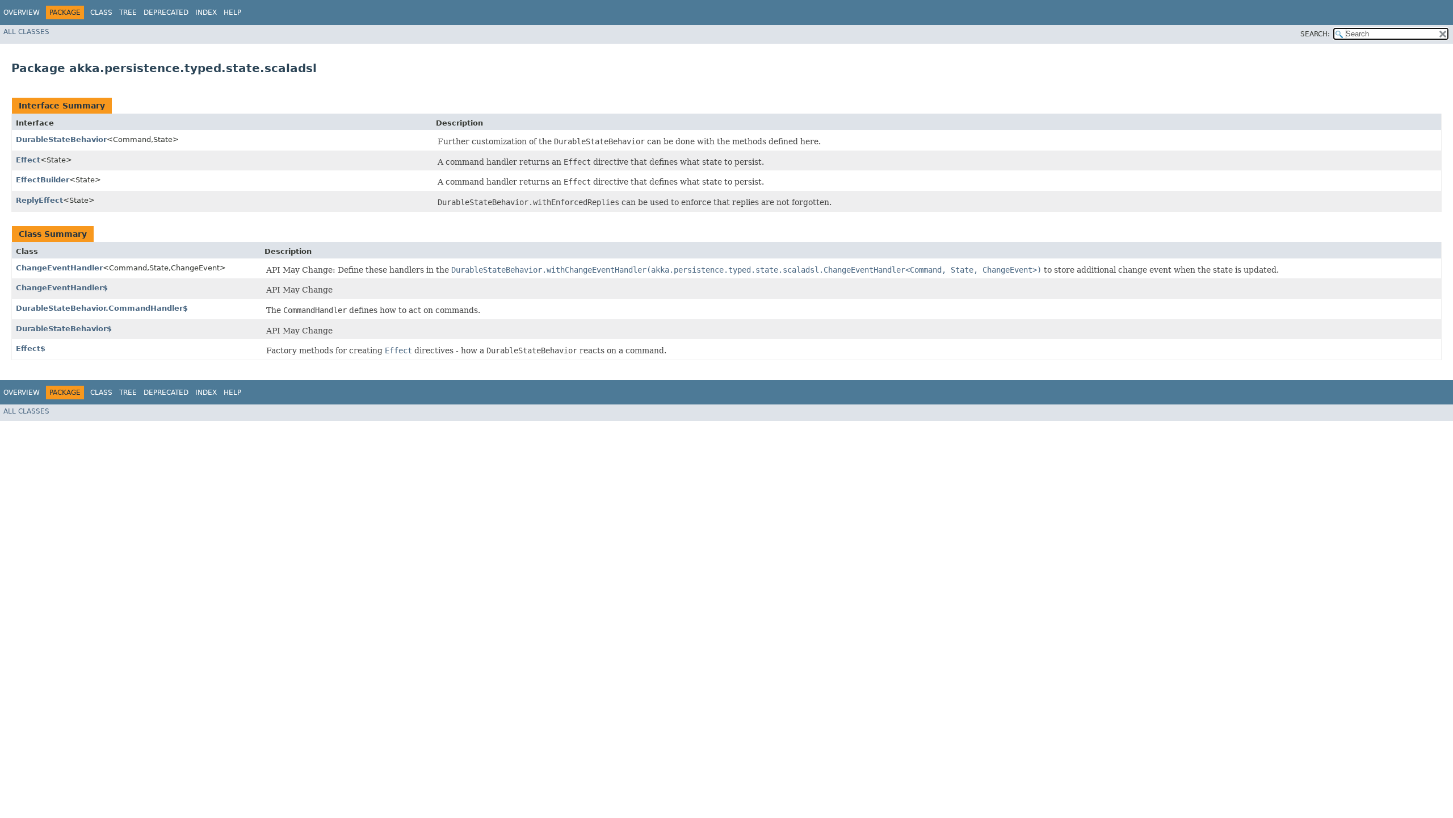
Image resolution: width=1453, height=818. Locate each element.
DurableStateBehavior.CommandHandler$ (102, 308)
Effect (28, 160)
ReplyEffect (39, 200)
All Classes (26, 32)
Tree (128, 12)
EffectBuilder (42, 180)
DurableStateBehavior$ (64, 328)
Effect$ (30, 348)
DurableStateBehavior (61, 139)
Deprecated (166, 12)
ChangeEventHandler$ (62, 287)
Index (206, 12)
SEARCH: (1315, 34)
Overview (21, 12)
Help (232, 12)
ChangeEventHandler (59, 268)
